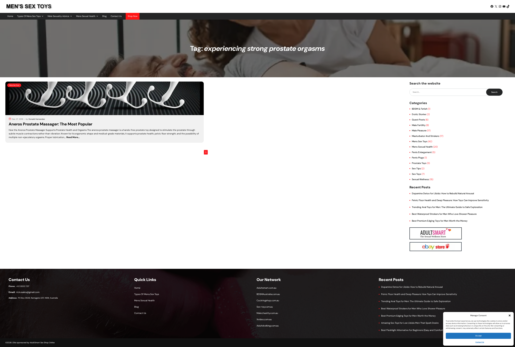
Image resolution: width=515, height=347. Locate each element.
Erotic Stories (419, 114)
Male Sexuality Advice (58, 16)
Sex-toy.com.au (265, 306)
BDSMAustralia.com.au (268, 294)
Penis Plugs (418, 157)
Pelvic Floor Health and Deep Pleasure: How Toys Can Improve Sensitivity (450, 200)
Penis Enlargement (422, 152)
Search (494, 92)
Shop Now (132, 16)
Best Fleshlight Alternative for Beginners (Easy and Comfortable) (414, 330)
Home (10, 16)
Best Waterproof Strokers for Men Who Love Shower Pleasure (444, 213)
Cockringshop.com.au (268, 300)
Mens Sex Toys (14, 85)
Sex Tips (416, 168)
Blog (104, 16)
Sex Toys (416, 173)
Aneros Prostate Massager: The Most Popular (50, 124)
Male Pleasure (419, 130)
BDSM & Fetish (419, 108)
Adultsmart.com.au (266, 287)
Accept (478, 336)
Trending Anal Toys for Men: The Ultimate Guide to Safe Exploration (447, 207)
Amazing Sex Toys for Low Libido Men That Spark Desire (410, 322)
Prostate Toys (419, 163)
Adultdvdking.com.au (268, 325)
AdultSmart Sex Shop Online (42, 342)
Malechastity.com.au (267, 313)
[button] (509, 315)
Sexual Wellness (420, 179)
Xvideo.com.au (264, 319)
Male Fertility (419, 125)
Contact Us (479, 342)
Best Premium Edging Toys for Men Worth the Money (440, 220)
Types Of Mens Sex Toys (29, 16)
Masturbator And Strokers (425, 136)
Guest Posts (418, 119)
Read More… (73, 137)
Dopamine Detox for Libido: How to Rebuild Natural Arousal (443, 193)
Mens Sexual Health (85, 16)
